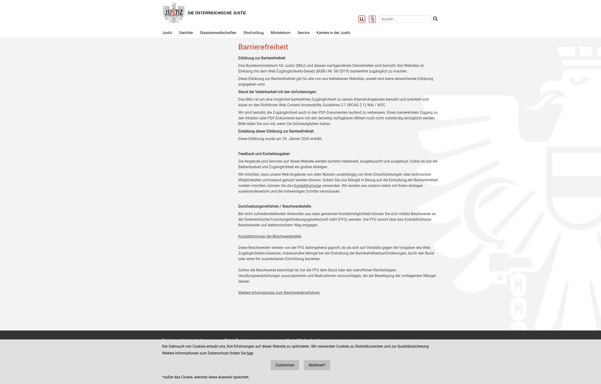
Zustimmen (284, 365)
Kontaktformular (307, 185)
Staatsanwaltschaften (218, 32)
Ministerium (280, 32)
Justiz (167, 32)
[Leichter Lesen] (363, 19)
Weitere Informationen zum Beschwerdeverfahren (279, 292)
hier (250, 353)
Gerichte (186, 32)
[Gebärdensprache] (374, 19)
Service (303, 32)
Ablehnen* (317, 365)
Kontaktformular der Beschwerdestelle (269, 236)
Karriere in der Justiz (333, 32)
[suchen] (435, 18)
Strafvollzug (253, 32)
